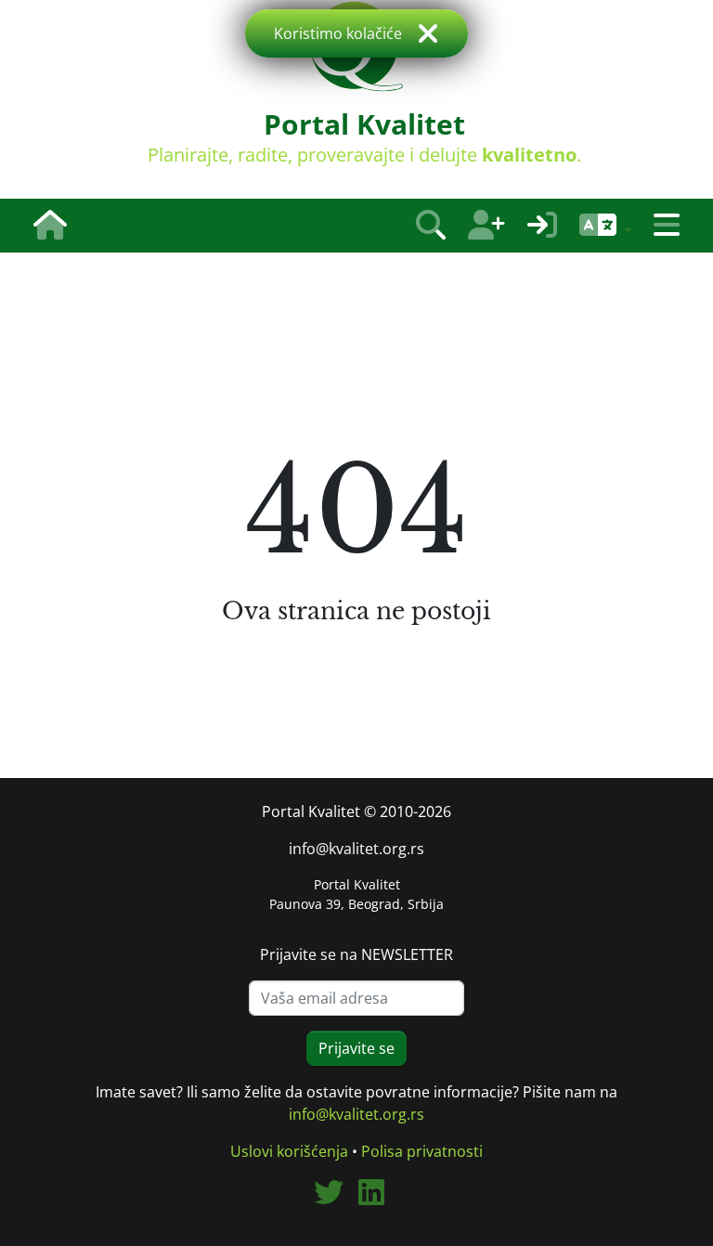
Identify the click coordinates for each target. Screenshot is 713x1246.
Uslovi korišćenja (289, 1151)
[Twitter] (336, 1198)
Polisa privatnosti (422, 1151)
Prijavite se (356, 1048)
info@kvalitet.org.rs (356, 848)
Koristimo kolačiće (338, 33)
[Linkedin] (378, 1198)
